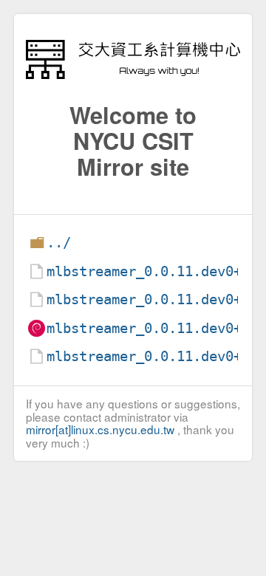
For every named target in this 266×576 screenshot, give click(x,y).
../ (59, 242)
